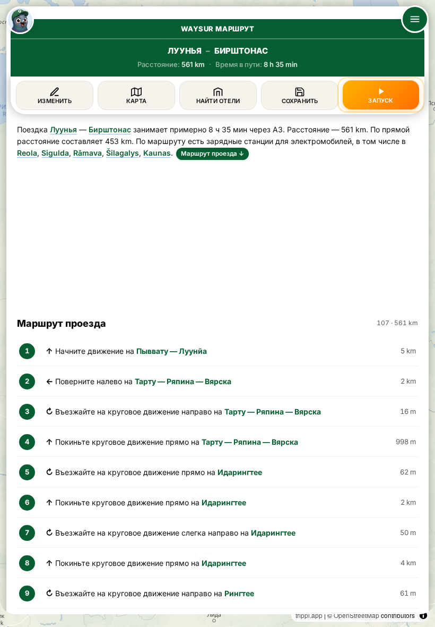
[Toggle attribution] (423, 615)
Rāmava (87, 152)
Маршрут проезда (212, 153)
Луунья (63, 129)
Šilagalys (122, 152)
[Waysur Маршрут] (20, 20)
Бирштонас (110, 129)
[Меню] (415, 19)
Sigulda (55, 152)
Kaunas (157, 152)
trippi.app (309, 615)
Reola (27, 152)
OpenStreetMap (356, 615)
